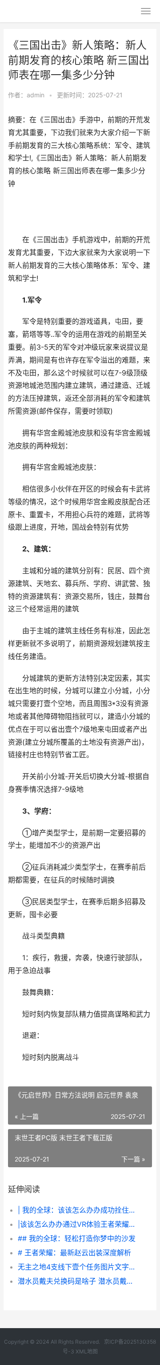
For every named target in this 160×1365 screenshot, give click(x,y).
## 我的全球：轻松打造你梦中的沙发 (77, 1238)
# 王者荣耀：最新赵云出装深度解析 (74, 1252)
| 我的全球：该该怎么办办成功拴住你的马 (78, 1209)
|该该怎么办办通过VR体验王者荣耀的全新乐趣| (78, 1224)
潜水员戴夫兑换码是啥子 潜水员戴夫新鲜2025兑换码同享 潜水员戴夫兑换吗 (78, 1281)
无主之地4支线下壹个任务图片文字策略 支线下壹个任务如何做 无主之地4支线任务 (78, 1266)
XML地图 (87, 1351)
